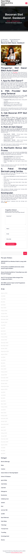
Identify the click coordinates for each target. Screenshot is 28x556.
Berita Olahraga (5, 461)
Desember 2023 (4, 377)
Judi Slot (3, 487)
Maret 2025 (3, 334)
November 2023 (4, 380)
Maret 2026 (3, 307)
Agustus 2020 (4, 444)
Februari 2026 (4, 310)
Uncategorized (15, 21)
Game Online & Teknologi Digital (9, 472)
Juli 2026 (3, 296)
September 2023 (5, 386)
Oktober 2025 (4, 322)
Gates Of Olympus (6, 476)
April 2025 (3, 331)
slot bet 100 (4, 510)
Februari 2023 (4, 406)
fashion (3, 469)
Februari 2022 (4, 415)
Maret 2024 (3, 369)
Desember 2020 (4, 439)
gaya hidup (4, 480)
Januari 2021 (4, 436)
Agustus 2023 (4, 389)
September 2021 (4, 424)
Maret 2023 (3, 404)
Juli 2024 (3, 357)
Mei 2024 (3, 363)
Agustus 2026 (4, 293)
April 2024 (3, 366)
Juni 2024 (3, 360)
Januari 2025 (4, 339)
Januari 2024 (4, 374)
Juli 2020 (3, 447)
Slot (2, 506)
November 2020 (4, 441)
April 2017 (3, 453)
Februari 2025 (4, 337)
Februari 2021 (4, 433)
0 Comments (15, 41)
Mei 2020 (3, 450)
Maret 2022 (3, 412)
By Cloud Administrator (15, 39)
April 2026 (3, 304)
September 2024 (5, 351)
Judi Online (4, 484)
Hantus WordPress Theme (16, 552)
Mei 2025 (3, 328)
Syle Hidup (4, 521)
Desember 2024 (4, 342)
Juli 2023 (3, 392)
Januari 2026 (4, 313)
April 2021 (3, 427)
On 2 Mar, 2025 (4, 39)
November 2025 (4, 319)
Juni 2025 (3, 325)
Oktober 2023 (4, 383)
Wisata (3, 540)
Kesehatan (4, 495)
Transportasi (4, 528)
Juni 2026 (3, 299)
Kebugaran (4, 491)
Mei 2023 (3, 398)
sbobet (3, 502)
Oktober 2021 (4, 421)
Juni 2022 (3, 409)
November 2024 (4, 345)
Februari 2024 (4, 371)
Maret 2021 (3, 430)
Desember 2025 (4, 316)
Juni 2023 (3, 395)
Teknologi (3, 525)
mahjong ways (5, 499)
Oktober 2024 (4, 348)
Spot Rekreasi (5, 517)
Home (8, 21)
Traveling (3, 532)
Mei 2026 (3, 302)
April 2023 (3, 401)
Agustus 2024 (4, 354)
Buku (2, 465)
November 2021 (4, 418)
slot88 (3, 513)
